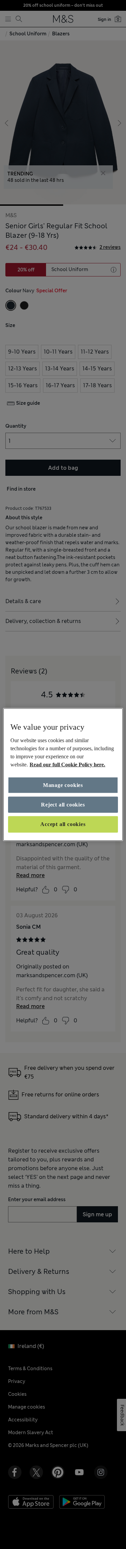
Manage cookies (63, 785)
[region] (63, 774)
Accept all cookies (62, 824)
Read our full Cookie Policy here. (67, 764)
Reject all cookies (63, 805)
